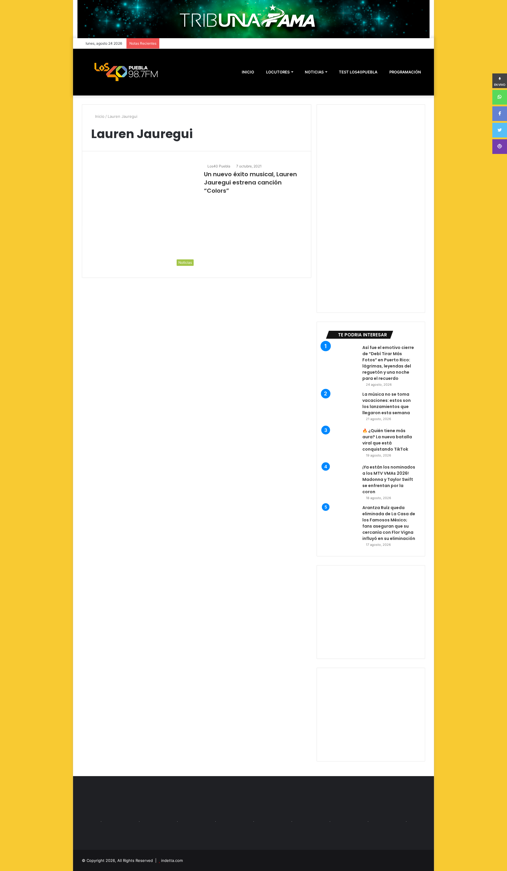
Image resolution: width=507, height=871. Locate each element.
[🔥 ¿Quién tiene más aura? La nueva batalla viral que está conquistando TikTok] (342, 444)
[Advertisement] (371, 612)
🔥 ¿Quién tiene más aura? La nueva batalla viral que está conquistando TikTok (387, 440)
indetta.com (172, 860)
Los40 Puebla (218, 166)
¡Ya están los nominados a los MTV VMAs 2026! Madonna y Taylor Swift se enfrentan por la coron (388, 479)
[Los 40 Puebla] (126, 72)
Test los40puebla (357, 72)
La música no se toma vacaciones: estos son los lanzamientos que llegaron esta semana (386, 403)
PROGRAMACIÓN (404, 72)
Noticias (314, 72)
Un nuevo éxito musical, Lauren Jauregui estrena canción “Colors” (250, 182)
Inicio (99, 116)
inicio (248, 72)
